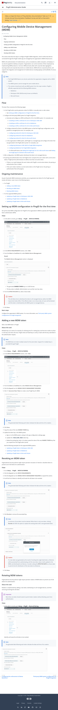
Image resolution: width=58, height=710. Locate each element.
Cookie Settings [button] (38, 703)
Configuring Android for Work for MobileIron (21, 135)
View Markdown (55, 11)
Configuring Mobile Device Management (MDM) (15, 36)
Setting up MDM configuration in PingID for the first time (18, 44)
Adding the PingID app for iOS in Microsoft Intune (35, 150)
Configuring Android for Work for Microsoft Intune (22, 138)
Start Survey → (14, 20)
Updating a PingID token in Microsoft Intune (18, 201)
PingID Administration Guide (16, 7)
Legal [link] (17, 703)
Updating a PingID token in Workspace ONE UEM (20, 196)
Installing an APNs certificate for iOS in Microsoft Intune (24, 126)
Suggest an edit (51, 11)
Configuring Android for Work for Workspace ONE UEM (23, 133)
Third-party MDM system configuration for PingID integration (44, 677)
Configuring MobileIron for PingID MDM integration (22, 148)
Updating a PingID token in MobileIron (17, 199)
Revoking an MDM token (10, 50)
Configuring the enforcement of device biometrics (12, 677)
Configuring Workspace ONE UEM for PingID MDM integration (25, 145)
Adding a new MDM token (10, 47)
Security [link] (29, 703)
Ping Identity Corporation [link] (33, 695)
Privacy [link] (23, 703)
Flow (5, 39)
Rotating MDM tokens (9, 53)
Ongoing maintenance (9, 42)
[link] (7, 3)
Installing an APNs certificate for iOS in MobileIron (22, 123)
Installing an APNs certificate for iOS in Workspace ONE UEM (25, 120)
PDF (53, 11)
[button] (50, 2)
